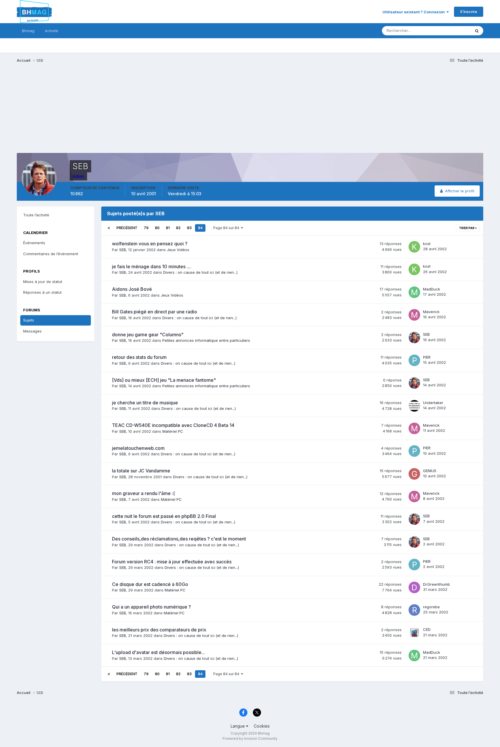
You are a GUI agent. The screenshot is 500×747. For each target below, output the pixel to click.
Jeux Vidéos (178, 249)
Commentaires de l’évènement (50, 253)
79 (146, 228)
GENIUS (429, 470)
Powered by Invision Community (250, 738)
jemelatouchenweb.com (138, 448)
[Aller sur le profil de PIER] (414, 360)
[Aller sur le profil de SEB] (414, 337)
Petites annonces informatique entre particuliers (206, 340)
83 (189, 228)
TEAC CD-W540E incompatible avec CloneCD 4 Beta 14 (173, 425)
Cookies (262, 726)
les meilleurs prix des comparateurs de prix (159, 630)
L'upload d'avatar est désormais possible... (158, 652)
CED (427, 629)
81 (168, 228)
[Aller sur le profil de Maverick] (414, 315)
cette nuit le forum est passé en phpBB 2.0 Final (164, 516)
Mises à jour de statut (444, 30)
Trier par (467, 228)
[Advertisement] (122, 112)
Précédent (126, 228)
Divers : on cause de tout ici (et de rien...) (200, 272)
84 (200, 228)
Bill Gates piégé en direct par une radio (154, 312)
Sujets (28, 320)
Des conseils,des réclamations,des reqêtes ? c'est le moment (179, 539)
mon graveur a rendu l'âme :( (143, 493)
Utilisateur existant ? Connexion (414, 12)
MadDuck (431, 289)
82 (178, 228)
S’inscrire (468, 11)
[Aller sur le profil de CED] (414, 632)
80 (157, 228)
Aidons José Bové (132, 289)
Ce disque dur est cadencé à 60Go (150, 584)
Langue (238, 726)
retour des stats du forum (139, 357)
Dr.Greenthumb (436, 584)
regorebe (431, 606)
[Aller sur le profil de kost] (414, 247)
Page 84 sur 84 (227, 228)
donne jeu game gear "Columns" (147, 334)
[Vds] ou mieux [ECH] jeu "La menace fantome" (164, 380)
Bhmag (28, 30)
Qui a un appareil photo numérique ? (151, 607)
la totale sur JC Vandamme (141, 471)
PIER (427, 357)
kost (427, 243)
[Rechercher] (476, 30)
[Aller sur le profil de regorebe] (414, 610)
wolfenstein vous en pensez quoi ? (150, 243)
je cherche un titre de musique (145, 403)
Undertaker (433, 402)
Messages (32, 331)
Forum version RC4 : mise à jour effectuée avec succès (171, 562)
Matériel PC (172, 431)
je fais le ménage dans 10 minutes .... (151, 266)
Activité (51, 30)
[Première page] (109, 228)
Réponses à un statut (42, 292)
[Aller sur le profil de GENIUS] (414, 474)
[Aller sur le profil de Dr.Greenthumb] (414, 587)
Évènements (34, 242)
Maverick (431, 311)
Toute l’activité (36, 215)
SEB (122, 249)
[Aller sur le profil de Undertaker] (414, 406)
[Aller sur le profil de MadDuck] (414, 292)
